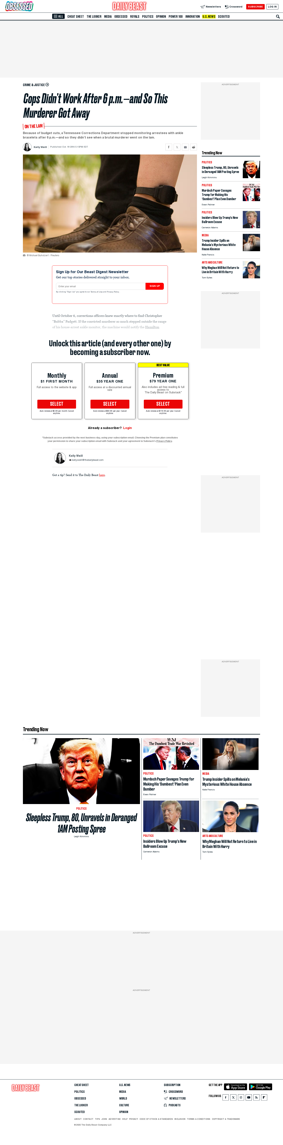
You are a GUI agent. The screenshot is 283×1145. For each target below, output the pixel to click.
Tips (97, 1119)
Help (125, 1119)
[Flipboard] (264, 1098)
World (123, 1098)
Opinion (161, 16)
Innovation (192, 16)
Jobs (104, 1119)
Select (57, 404)
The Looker (94, 16)
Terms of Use (97, 292)
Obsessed (120, 16)
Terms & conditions (198, 1119)
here (102, 475)
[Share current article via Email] (185, 147)
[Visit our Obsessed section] (32, 7)
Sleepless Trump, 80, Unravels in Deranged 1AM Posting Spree (81, 823)
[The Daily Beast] (129, 7)
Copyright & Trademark (226, 1119)
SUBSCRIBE (255, 6)
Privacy (133, 1119)
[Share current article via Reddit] (193, 147)
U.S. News (209, 16)
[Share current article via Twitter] (177, 147)
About (78, 1119)
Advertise (115, 1119)
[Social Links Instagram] (241, 1098)
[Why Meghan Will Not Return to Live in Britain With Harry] (251, 277)
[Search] (278, 16)
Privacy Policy (113, 292)
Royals (134, 16)
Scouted (224, 16)
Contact (88, 1119)
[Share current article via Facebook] (168, 147)
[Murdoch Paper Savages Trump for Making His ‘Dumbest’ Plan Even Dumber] (251, 200)
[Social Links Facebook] (226, 1098)
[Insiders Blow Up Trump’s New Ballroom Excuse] (251, 227)
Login (127, 428)
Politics (147, 16)
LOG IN (272, 6)
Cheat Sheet (75, 16)
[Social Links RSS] (256, 1098)
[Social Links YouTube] (249, 1098)
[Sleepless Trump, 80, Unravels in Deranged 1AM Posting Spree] (251, 177)
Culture (124, 1105)
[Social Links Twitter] (233, 1098)
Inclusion (179, 1119)
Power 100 (176, 16)
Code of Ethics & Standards (156, 1119)
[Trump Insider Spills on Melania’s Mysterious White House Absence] (251, 250)
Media (108, 16)
